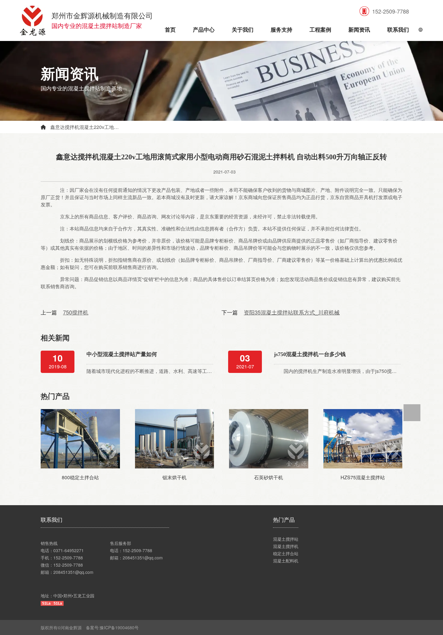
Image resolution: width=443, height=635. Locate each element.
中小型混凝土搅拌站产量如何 (121, 354)
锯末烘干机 (174, 477)
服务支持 (281, 30)
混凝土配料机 (285, 561)
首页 (170, 30)
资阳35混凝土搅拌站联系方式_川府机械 (292, 312)
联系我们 (398, 30)
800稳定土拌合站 (80, 477)
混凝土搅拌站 (285, 539)
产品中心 (204, 30)
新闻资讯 (359, 30)
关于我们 (242, 30)
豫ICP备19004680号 (121, 627)
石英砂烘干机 (268, 477)
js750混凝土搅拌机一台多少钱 (310, 354)
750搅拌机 (75, 312)
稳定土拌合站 (285, 553)
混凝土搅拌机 (285, 546)
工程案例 (320, 30)
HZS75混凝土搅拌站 (363, 477)
